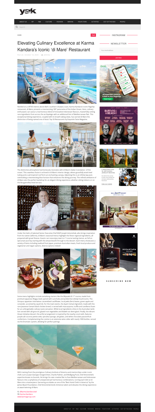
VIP (32, 22)
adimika (47, 55)
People (122, 22)
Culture (49, 22)
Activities (95, 22)
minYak (70, 22)
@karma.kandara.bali (28, 391)
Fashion (60, 22)
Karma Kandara (26, 394)
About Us (23, 22)
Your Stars (82, 22)
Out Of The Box (109, 22)
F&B (39, 22)
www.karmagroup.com (26, 397)
